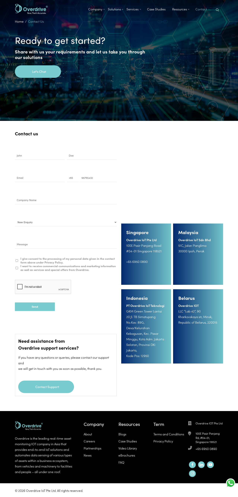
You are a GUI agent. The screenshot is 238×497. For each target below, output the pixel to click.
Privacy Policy (163, 441)
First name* (24, 148)
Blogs (122, 434)
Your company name (30, 193)
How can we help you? (32, 237)
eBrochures (126, 455)
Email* (20, 170)
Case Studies (127, 441)
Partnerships (92, 448)
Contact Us (36, 21)
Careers (89, 441)
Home (19, 21)
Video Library (127, 448)
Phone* (72, 170)
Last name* (75, 148)
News (87, 455)
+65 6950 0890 (206, 449)
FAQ (121, 462)
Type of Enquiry (26, 215)
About (88, 434)
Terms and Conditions (168, 434)
